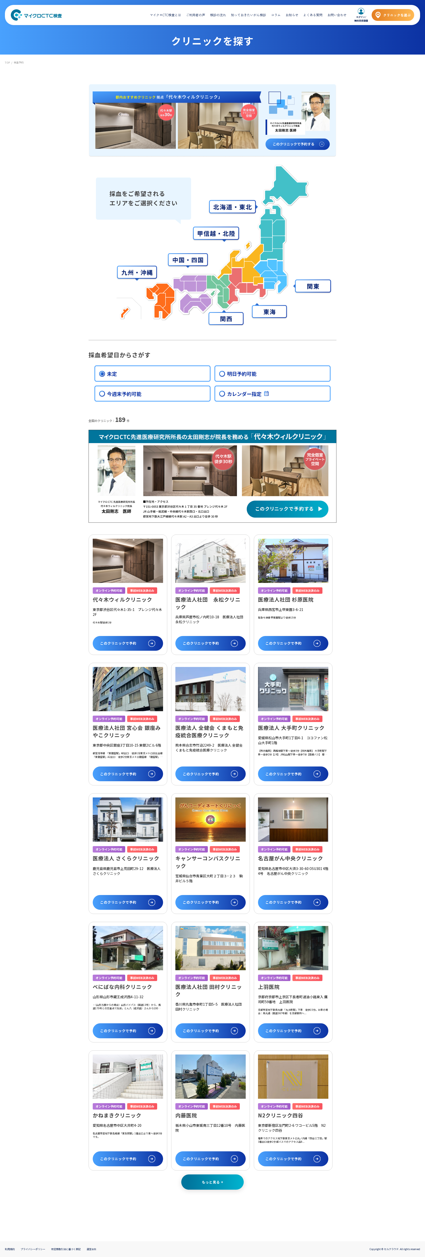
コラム (276, 15)
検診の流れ (218, 15)
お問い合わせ (337, 15)
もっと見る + (212, 1182)
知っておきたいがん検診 (248, 15)
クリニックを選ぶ (397, 15)
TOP (7, 62)
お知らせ (292, 15)
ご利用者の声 (195, 15)
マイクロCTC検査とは (165, 15)
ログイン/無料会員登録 (361, 18)
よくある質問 (312, 15)
